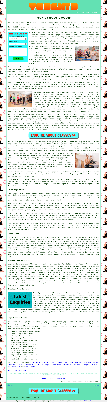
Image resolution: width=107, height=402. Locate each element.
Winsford (78, 362)
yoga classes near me (87, 307)
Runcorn (77, 365)
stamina (89, 27)
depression (43, 41)
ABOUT (82, 12)
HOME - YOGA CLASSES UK (53, 378)
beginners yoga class (45, 127)
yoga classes (26, 362)
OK (90, 401)
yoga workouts (34, 268)
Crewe (20, 365)
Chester (53, 362)
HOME (77, 12)
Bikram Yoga (67, 119)
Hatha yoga (46, 268)
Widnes (60, 362)
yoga (49, 25)
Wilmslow (94, 365)
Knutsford (67, 365)
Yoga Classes (27, 332)
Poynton (45, 362)
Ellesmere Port (14, 367)
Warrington (46, 365)
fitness (89, 77)
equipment (45, 71)
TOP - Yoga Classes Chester (19, 370)
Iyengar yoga (13, 268)
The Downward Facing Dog (53, 107)
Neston (95, 362)
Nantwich (11, 365)
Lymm (37, 365)
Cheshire (72, 281)
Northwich (57, 365)
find (14, 322)
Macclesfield (29, 367)
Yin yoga (75, 268)
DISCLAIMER (95, 12)
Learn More (83, 401)
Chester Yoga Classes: (17, 23)
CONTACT (88, 12)
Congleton (69, 362)
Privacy (97, 385)
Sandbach (36, 362)
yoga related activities (47, 281)
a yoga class (20, 29)
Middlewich (29, 365)
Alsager (86, 365)
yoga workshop (36, 144)
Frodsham (87, 362)
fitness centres (88, 123)
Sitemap (10, 385)
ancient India (34, 53)
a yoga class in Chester (60, 172)
